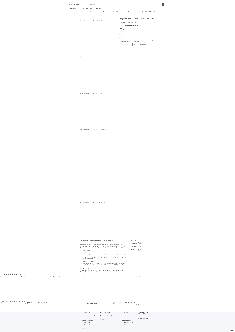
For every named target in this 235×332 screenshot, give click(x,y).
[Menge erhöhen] (133, 47)
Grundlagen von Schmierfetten (106, 315)
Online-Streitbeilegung (124, 324)
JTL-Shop (232, 330)
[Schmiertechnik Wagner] (74, 4)
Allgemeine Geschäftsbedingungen (126, 318)
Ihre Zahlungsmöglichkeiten (87, 320)
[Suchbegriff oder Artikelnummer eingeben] (163, 4)
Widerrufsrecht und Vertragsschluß (126, 322)
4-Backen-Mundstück (109, 270)
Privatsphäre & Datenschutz (125, 320)
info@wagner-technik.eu (143, 318)
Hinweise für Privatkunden (86, 318)
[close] (81, 18)
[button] (161, 1)
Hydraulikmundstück (94, 271)
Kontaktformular (156, 1)
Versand (128, 31)
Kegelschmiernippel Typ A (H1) (131, 25)
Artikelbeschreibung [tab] (85, 238)
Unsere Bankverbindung (86, 324)
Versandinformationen (85, 322)
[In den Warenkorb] (81, 16)
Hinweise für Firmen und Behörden (88, 315)
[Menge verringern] (119, 44)
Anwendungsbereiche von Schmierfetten (105, 318)
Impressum (148, 1)
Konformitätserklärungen (86, 327)
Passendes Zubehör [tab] (96, 238)
